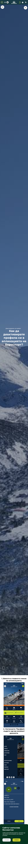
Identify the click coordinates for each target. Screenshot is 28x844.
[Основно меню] (2, 7)
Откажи (6, 840)
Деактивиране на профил (13, 328)
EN (1, 2)
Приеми (16, 840)
